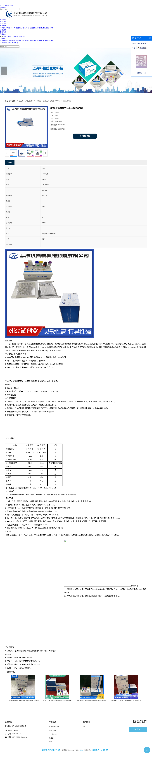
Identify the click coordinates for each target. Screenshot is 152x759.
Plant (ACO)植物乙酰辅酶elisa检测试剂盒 (126, 700)
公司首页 (9, 36)
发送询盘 (138, 729)
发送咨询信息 (85, 136)
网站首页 (20, 101)
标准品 (27, 28)
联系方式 (9, 43)
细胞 (51, 28)
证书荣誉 (3, 43)
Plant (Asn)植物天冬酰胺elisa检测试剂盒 (91, 700)
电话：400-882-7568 (14, 734)
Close (4, 36)
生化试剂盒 (20, 28)
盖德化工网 (95, 750)
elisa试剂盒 (13, 28)
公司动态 (22, 36)
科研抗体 (41, 28)
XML (81, 750)
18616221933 (4, 7)
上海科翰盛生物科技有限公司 (51, 750)
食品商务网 (104, 750)
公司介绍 (16, 36)
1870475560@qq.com (6, 5)
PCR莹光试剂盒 (5, 28)
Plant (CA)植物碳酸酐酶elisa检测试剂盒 (57, 700)
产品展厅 (3, 38)
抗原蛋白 (47, 28)
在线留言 (15, 43)
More (50, 741)
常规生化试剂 (33, 28)
